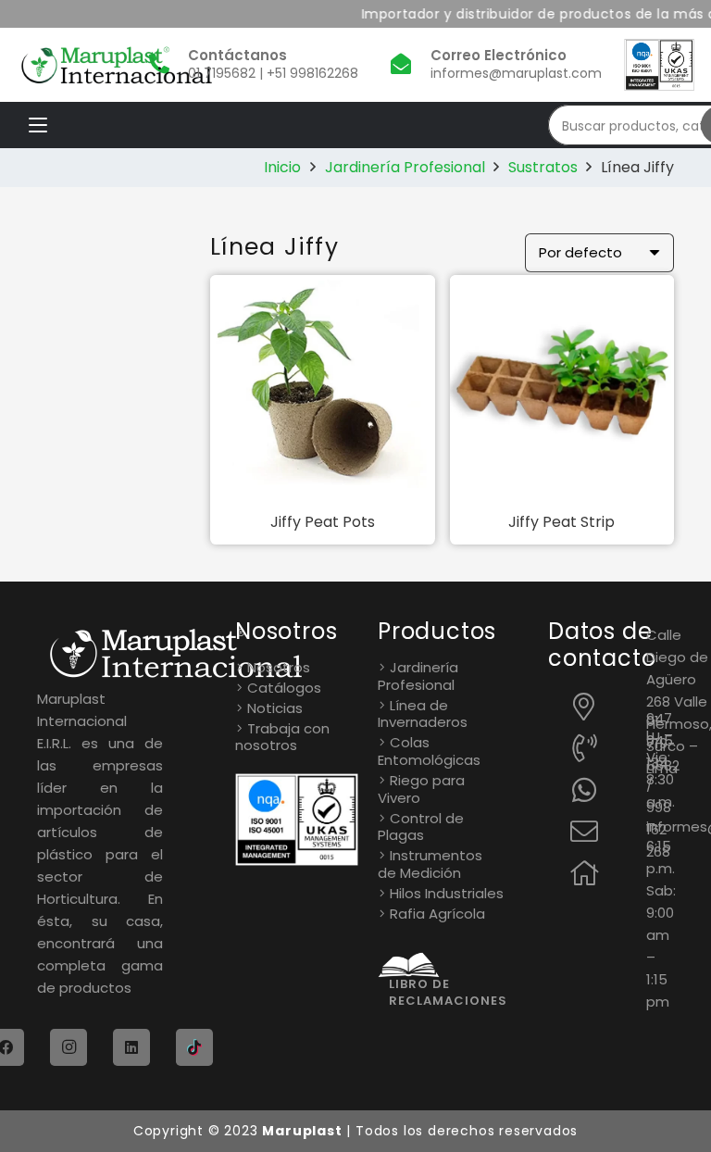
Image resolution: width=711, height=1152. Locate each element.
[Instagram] (68, 1047)
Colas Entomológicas (429, 751)
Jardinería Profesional (405, 167)
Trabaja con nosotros (282, 737)
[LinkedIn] (131, 1047)
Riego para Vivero (421, 789)
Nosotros (278, 667)
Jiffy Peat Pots (322, 521)
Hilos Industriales (447, 893)
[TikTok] (194, 1047)
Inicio (282, 167)
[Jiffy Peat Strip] (562, 387)
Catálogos (284, 687)
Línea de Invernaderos (423, 714)
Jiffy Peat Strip (561, 521)
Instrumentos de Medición (430, 864)
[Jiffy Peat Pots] (322, 387)
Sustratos (543, 167)
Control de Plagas (421, 826)
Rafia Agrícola (437, 913)
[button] (38, 125)
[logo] (116, 65)
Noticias (275, 708)
